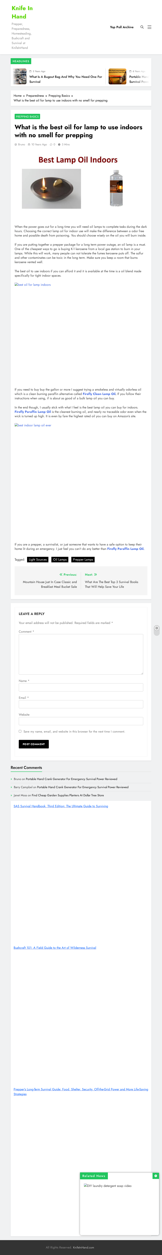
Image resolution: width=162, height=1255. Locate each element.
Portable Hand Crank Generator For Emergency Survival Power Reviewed (71, 779)
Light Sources (38, 559)
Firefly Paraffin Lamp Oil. (125, 548)
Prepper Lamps (83, 559)
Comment (26, 631)
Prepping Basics (27, 117)
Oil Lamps (60, 559)
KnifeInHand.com (83, 1247)
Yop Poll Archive (122, 27)
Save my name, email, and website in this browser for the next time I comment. (74, 731)
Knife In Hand (22, 12)
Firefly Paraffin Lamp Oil (33, 411)
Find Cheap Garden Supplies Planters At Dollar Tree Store (68, 795)
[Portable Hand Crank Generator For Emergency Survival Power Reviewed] (106, 76)
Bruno (21, 144)
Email (24, 697)
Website (24, 714)
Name (24, 681)
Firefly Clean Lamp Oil (99, 394)
